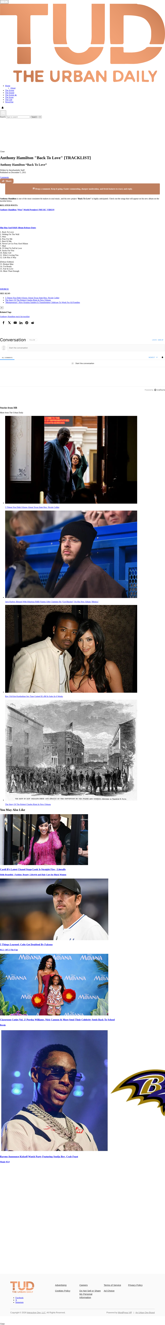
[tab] (7, 357)
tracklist (26, 316)
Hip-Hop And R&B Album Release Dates (18, 228)
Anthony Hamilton (8, 316)
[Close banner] (157, 184)
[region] (82, 364)
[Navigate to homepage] (82, 43)
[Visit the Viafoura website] (159, 390)
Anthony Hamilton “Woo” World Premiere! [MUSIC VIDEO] (27, 210)
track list (19, 316)
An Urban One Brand (145, 1313)
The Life (8, 100)
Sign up (160, 340)
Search (3, 117)
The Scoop (9, 90)
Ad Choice (109, 1291)
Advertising (61, 1285)
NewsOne (9, 102)
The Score (9, 97)
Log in (154, 340)
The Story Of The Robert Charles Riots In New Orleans (28, 300)
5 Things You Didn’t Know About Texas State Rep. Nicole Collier (32, 298)
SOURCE (4, 289)
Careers (83, 1285)
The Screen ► (11, 95)
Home (7, 86)
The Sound (9, 93)
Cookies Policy (62, 1291)
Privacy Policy (135, 1285)
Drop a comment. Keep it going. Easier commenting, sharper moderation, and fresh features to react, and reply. (83, 189)
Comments (4, 177)
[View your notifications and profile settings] (2, 107)
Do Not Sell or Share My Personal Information (90, 1294)
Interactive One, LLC (36, 1313)
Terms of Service (112, 1285)
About (12, 88)
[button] (82, 151)
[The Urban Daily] (22, 1292)
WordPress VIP (125, 1313)
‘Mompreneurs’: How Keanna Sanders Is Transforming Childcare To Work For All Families (42, 302)
